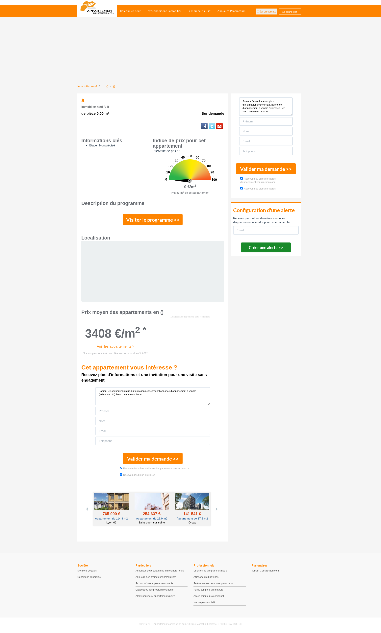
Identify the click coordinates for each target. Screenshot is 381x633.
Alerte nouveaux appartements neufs (155, 596)
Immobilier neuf (130, 11)
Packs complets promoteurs (208, 589)
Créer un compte (266, 11)
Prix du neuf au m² (200, 11)
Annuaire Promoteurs (231, 11)
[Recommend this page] (219, 126)
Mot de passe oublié (204, 602)
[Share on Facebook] (204, 126)
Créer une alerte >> (266, 247)
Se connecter (289, 11)
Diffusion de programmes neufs (210, 570)
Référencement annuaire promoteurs (213, 583)
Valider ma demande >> (153, 459)
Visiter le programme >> (153, 220)
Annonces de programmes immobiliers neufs (160, 570)
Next (216, 509)
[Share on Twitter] (212, 126)
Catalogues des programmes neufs (154, 589)
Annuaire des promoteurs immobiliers (156, 577)
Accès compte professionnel (208, 596)
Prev (87, 509)
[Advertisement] (190, 54)
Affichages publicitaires (205, 577)
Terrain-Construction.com (265, 570)
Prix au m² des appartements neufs (154, 583)
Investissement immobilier (164, 11)
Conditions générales (89, 577)
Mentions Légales (87, 570)
